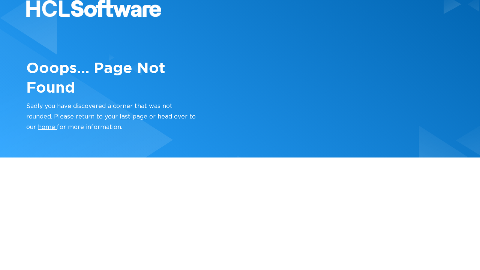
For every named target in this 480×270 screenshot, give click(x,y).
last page (133, 117)
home (47, 127)
